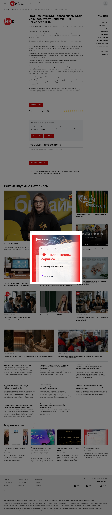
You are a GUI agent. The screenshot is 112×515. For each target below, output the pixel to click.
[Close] (80, 231)
